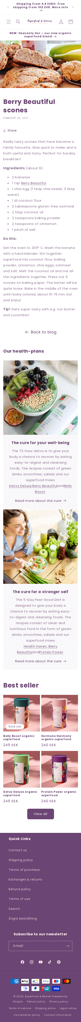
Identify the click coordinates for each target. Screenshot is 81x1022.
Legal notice (68, 1008)
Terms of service (20, 1008)
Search (14, 909)
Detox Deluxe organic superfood (20, 793)
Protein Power (51, 652)
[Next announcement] (73, 7)
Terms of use (19, 899)
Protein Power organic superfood (59, 793)
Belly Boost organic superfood (18, 737)
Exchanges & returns (25, 879)
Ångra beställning (23, 918)
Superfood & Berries (38, 996)
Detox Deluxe (20, 486)
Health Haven (35, 646)
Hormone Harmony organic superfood (56, 737)
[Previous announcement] (8, 7)
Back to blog (44, 332)
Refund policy (20, 889)
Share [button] (12, 130)
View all (40, 814)
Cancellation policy (27, 1015)
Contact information (57, 1015)
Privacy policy (58, 1001)
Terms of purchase (24, 870)
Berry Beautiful (33, 183)
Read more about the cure (38, 500)
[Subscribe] (67, 946)
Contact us (18, 850)
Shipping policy (21, 860)
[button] (8, 22)
